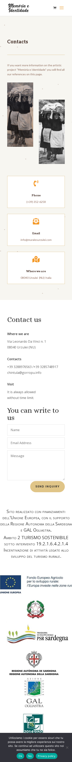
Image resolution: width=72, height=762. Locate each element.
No (30, 756)
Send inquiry (47, 486)
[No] (67, 747)
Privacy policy (46, 756)
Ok (20, 756)
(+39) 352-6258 (36, 201)
